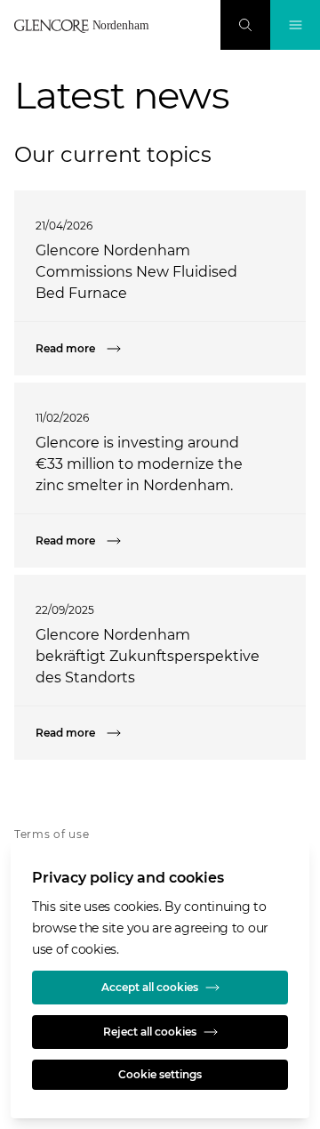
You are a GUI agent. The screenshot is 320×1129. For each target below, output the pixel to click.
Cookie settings (160, 1074)
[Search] (245, 25)
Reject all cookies (149, 1031)
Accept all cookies (149, 987)
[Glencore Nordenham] (85, 26)
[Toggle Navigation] (295, 25)
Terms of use (52, 834)
